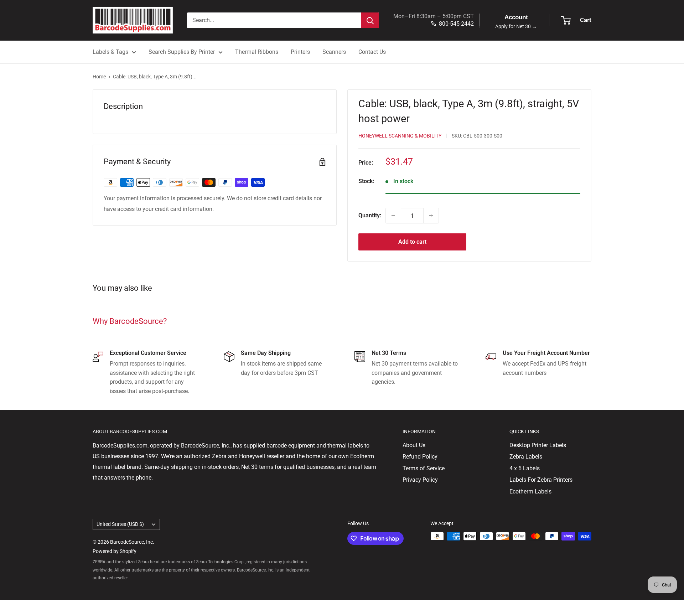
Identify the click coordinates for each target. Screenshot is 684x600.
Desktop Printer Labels (537, 445)
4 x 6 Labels (524, 468)
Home (99, 76)
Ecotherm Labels (530, 491)
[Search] (370, 20)
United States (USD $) (120, 524)
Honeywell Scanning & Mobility (399, 136)
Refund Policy (420, 456)
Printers (300, 51)
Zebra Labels (525, 456)
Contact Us (372, 51)
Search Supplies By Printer (182, 51)
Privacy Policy (420, 479)
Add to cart (412, 241)
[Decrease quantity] (393, 215)
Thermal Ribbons (256, 51)
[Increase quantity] (431, 215)
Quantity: (369, 215)
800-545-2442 (456, 23)
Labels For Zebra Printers (540, 479)
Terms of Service (424, 468)
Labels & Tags (110, 51)
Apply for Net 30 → (516, 26)
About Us (414, 445)
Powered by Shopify (114, 551)
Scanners (334, 51)
